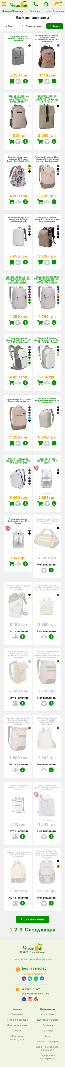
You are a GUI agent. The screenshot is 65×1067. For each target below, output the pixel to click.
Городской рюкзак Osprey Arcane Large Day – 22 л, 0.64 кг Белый (47, 340)
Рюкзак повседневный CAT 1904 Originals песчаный (18, 854)
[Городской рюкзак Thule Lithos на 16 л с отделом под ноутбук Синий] (58, 174)
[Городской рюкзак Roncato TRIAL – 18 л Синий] (29, 45)
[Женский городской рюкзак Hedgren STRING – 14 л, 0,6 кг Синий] (29, 478)
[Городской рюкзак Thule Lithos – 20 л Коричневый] (29, 410)
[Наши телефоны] (36, 4)
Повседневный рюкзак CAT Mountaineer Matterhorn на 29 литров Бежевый (46, 38)
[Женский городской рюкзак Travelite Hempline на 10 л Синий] (58, 728)
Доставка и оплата (47, 1019)
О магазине (47, 1014)
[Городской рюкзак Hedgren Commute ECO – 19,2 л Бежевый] (47, 236)
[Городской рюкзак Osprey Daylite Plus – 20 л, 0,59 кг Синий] (29, 347)
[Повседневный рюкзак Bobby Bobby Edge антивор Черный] (29, 234)
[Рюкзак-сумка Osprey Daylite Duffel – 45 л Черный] (58, 528)
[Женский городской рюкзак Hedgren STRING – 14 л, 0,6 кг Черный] (29, 481)
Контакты (47, 1030)
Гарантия (47, 1025)
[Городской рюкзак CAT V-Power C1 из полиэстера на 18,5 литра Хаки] (29, 106)
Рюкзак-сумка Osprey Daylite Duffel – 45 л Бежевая (47, 521)
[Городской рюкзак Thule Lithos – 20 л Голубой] (29, 418)
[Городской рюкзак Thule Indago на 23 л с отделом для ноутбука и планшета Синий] (58, 289)
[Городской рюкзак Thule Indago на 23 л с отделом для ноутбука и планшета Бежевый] (47, 297)
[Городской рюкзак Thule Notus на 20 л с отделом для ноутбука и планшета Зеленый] (29, 289)
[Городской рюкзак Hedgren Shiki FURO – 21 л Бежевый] (47, 417)
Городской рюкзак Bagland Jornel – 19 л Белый (47, 461)
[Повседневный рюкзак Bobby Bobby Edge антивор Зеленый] (29, 229)
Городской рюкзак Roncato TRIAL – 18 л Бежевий (18, 38)
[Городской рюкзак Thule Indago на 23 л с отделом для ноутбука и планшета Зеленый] (58, 287)
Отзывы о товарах (47, 1041)
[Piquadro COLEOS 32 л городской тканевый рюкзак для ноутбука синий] (58, 866)
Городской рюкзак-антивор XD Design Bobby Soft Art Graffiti (18, 159)
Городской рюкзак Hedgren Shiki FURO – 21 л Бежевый (47, 400)
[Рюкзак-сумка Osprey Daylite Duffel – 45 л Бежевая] (47, 538)
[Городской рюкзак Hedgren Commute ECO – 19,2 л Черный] (58, 229)
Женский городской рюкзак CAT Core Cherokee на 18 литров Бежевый (47, 99)
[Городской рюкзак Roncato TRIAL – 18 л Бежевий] (18, 55)
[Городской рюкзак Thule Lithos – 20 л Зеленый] (29, 407)
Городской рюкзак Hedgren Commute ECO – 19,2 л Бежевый (46, 219)
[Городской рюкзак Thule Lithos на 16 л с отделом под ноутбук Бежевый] (47, 176)
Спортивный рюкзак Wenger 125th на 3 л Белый (18, 788)
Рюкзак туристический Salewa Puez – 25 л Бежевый (18, 588)
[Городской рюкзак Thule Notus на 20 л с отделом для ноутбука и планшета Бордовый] (29, 295)
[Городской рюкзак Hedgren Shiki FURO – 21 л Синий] (58, 413)
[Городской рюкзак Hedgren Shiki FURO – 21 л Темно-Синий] (58, 407)
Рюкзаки (35, 11)
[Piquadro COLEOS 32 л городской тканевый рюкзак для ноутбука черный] (58, 861)
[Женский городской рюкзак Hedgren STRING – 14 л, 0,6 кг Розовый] (29, 468)
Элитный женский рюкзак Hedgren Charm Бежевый (47, 788)
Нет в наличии (46, 564)
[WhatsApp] (36, 979)
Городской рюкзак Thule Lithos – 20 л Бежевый (18, 401)
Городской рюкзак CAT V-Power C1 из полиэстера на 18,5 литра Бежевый (18, 99)
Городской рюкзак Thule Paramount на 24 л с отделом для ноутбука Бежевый (18, 721)
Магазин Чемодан (12, 11)
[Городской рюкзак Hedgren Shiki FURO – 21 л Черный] (58, 410)
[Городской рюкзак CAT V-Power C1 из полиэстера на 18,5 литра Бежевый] (18, 116)
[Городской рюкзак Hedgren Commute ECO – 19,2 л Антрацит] (58, 232)
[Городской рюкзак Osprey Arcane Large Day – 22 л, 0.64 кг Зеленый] (58, 347)
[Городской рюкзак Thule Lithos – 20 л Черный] (29, 421)
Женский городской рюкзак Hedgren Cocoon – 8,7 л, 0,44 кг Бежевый (46, 588)
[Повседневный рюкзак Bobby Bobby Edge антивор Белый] (18, 236)
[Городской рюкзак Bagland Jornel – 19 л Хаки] (58, 468)
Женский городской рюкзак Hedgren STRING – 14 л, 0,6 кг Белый (18, 461)
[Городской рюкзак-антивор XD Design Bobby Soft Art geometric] (29, 169)
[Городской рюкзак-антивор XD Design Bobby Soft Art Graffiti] (18, 176)
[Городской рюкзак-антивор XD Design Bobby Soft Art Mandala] (29, 171)
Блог (47, 1036)
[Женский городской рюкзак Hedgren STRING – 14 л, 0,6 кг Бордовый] (29, 470)
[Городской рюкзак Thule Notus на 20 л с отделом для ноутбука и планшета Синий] (29, 287)
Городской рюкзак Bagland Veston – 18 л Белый (18, 521)
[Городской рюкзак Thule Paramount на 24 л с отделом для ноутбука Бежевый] (18, 738)
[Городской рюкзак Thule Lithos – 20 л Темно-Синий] (29, 413)
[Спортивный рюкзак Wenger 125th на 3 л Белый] (18, 805)
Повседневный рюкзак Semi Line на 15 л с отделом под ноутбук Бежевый (18, 654)
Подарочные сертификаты (47, 1057)
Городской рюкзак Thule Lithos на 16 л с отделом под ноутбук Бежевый (47, 159)
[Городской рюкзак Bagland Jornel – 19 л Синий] (58, 470)
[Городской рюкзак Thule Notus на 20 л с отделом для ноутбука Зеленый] (29, 303)
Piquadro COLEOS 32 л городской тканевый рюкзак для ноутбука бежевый (47, 854)
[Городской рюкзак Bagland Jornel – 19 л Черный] (58, 473)
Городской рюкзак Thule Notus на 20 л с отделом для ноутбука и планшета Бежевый (18, 280)
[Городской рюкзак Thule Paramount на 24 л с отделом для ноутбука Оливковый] (29, 728)
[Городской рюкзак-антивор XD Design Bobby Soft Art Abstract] (29, 166)
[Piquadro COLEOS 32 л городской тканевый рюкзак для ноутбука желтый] (58, 864)
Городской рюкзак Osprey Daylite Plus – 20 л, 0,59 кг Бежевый (18, 340)
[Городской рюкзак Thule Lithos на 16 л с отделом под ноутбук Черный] (58, 169)
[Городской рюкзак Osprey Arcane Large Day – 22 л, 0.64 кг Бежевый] (58, 355)
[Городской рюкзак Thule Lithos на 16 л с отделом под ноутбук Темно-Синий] (58, 166)
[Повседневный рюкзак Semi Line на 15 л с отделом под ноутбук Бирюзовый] (29, 661)
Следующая (40, 930)
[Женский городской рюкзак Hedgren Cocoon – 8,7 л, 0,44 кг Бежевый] (47, 605)
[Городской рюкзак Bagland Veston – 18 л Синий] (29, 531)
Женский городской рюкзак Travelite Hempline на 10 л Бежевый (47, 721)
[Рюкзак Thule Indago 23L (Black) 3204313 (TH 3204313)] (58, 292)
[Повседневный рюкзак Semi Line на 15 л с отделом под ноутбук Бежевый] (18, 671)
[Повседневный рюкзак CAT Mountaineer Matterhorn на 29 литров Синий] (58, 45)
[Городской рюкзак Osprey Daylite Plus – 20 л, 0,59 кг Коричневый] (29, 358)
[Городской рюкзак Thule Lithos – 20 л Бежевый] (18, 417)
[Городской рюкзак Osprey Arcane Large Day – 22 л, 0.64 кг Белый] (47, 357)
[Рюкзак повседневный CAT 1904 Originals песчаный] (18, 871)
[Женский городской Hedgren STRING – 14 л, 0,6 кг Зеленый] (29, 473)
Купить (11, 81)
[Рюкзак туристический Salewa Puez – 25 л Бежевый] (18, 605)
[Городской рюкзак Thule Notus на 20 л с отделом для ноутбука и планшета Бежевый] (18, 297)
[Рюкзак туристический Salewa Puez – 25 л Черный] (29, 595)
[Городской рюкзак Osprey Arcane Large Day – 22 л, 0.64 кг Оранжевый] (58, 352)
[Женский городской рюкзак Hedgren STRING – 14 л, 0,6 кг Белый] (18, 478)
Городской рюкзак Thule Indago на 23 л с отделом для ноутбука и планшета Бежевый (46, 280)
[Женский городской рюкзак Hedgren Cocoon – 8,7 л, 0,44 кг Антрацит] (58, 595)
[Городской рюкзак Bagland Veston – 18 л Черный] (29, 533)
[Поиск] (46, 4)
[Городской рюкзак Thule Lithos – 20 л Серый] (29, 415)
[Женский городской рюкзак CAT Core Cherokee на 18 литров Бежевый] (47, 116)
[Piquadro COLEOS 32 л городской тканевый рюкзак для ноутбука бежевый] (47, 871)
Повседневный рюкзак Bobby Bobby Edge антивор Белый (18, 219)
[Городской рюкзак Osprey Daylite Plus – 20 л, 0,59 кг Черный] (29, 352)
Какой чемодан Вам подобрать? (47, 1048)
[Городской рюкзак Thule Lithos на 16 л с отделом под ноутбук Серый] (58, 171)
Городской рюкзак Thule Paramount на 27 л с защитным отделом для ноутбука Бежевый (47, 654)
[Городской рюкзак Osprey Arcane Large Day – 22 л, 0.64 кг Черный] (58, 350)
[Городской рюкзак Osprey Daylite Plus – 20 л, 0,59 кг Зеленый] (29, 350)
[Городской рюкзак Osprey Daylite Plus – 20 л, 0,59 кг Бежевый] (29, 360)
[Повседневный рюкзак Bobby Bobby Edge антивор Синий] (29, 232)
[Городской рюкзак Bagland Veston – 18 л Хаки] (29, 528)
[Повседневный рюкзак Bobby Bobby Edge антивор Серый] (29, 226)
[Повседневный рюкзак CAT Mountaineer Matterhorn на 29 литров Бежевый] (47, 55)
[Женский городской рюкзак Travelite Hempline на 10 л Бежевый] (47, 738)
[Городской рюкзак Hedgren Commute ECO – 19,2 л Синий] (58, 226)
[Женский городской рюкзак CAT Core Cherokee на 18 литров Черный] (58, 106)
